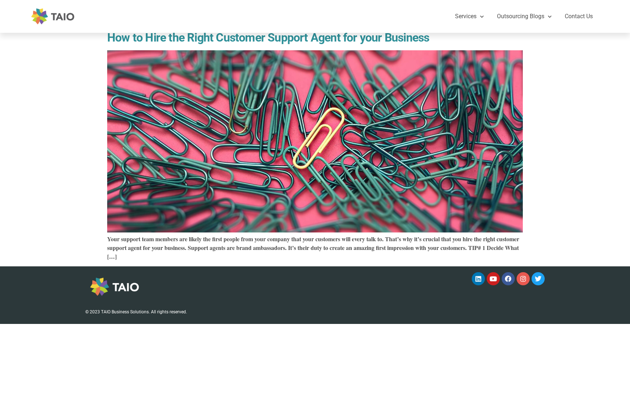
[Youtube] (493, 278)
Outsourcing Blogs (520, 16)
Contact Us (579, 16)
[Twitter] (538, 278)
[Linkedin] (478, 278)
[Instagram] (523, 278)
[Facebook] (508, 278)
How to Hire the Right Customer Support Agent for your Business (268, 37)
